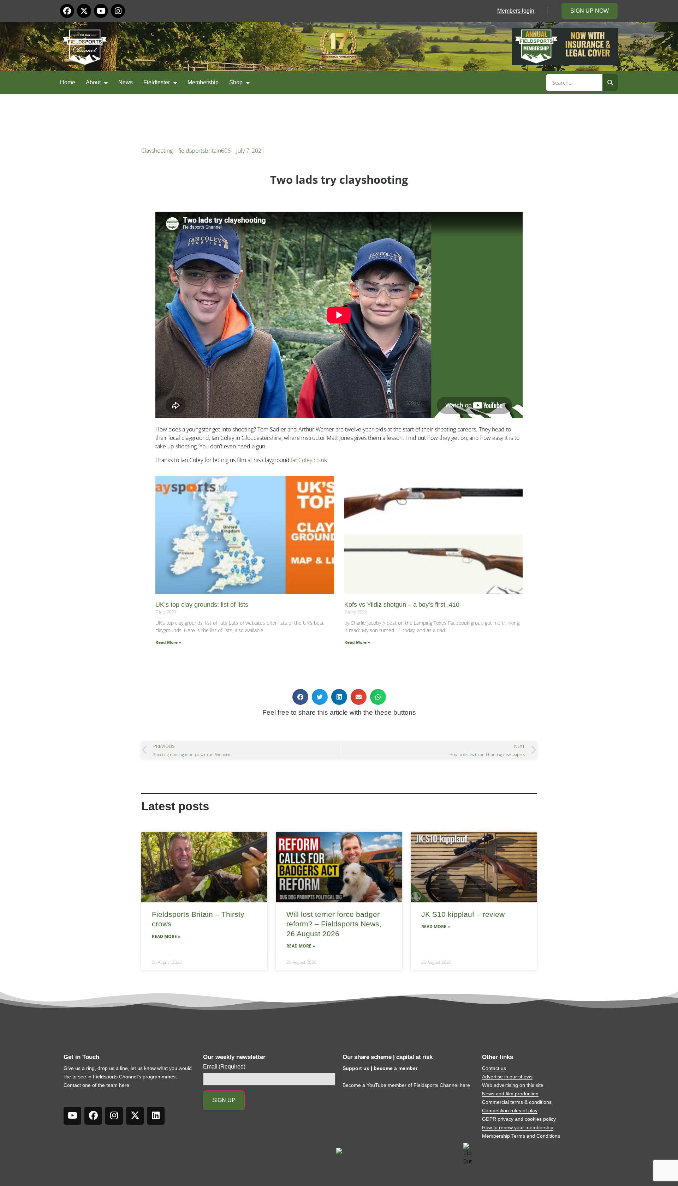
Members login (515, 11)
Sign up (224, 1100)
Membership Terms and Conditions (521, 1136)
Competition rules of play (509, 1110)
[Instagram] (118, 11)
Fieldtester (156, 82)
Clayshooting (157, 151)
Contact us (494, 1068)
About (93, 82)
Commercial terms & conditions (517, 1102)
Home (67, 82)
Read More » (168, 642)
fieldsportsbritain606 (204, 151)
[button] (300, 697)
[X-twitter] (84, 11)
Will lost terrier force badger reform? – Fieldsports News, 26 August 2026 (333, 924)
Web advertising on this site (512, 1085)
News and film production (510, 1093)
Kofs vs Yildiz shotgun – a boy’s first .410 (401, 604)
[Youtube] (101, 11)
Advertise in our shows (507, 1076)
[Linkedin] (156, 1116)
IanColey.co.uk (309, 460)
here (124, 1085)
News (125, 82)
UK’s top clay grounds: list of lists (201, 604)
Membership (203, 82)
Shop (236, 82)
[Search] (610, 82)
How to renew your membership (517, 1127)
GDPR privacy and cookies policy (519, 1119)
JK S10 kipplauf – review (463, 914)
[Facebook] (67, 11)
